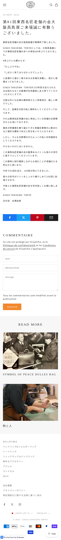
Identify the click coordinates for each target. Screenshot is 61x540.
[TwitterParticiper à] (23, 217)
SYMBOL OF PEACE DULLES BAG (29, 374)
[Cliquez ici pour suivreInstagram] (19, 504)
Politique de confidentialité (19, 245)
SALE (6, 476)
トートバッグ (10, 451)
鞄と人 (7, 425)
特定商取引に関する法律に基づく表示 (22, 495)
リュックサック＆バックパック (19, 456)
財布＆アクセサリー (13, 461)
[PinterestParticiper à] (37, 217)
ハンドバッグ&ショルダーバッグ (20, 446)
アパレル (7, 466)
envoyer (12, 306)
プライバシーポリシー (14, 490)
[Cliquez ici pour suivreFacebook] (4, 504)
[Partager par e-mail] (51, 217)
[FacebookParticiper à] (10, 217)
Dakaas (20, 537)
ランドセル (8, 471)
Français (42, 513)
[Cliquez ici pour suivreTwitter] (12, 504)
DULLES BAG (10, 441)
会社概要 (7, 485)
